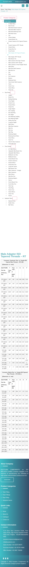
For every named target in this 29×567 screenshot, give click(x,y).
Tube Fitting (8, 9)
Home (2, 9)
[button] (23, 5)
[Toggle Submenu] (13, 21)
